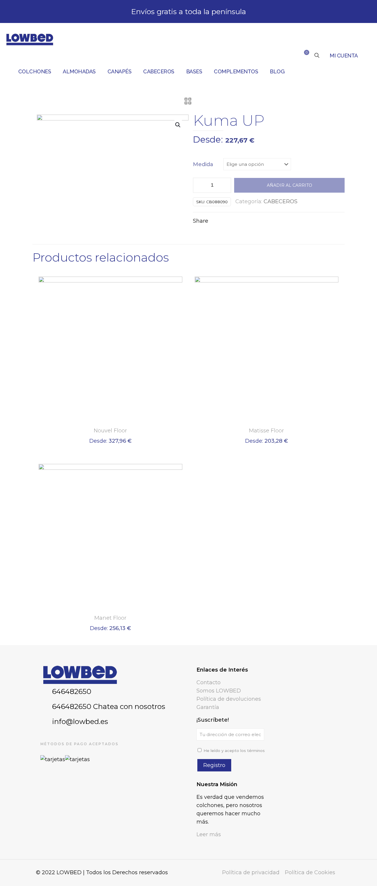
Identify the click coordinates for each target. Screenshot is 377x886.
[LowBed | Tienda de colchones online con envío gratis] (30, 39)
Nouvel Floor (110, 430)
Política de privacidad (251, 872)
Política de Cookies (310, 872)
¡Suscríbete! (212, 720)
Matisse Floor (266, 430)
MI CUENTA (344, 55)
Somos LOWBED (218, 690)
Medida (203, 164)
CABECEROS (280, 201)
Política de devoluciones (228, 699)
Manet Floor (110, 618)
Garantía (207, 707)
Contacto (208, 682)
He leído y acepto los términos (234, 750)
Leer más (208, 834)
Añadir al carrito (289, 185)
